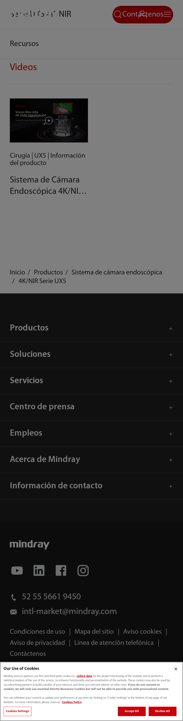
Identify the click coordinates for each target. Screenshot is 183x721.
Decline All (162, 711)
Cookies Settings (17, 711)
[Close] (176, 669)
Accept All (132, 711)
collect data (84, 676)
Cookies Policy (72, 702)
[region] (91, 691)
